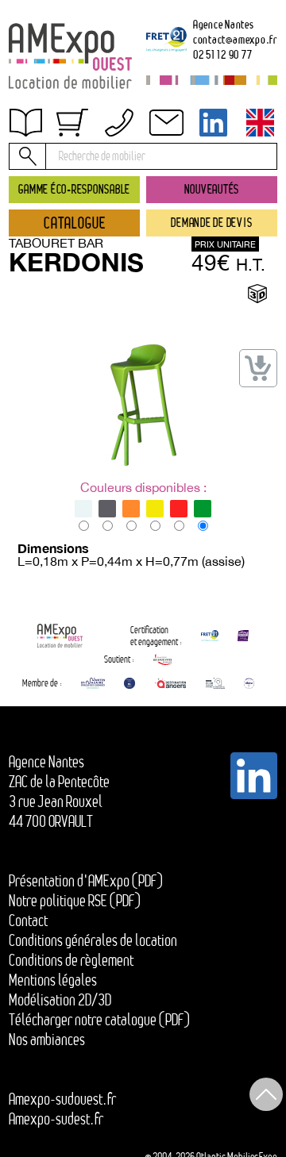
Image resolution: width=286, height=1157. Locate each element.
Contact (42, 207)
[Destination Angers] (170, 683)
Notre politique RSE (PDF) (75, 900)
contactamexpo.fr (235, 39)
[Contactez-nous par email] (166, 122)
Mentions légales (53, 980)
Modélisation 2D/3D (60, 999)
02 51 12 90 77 (223, 54)
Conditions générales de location (93, 940)
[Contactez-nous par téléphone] (119, 122)
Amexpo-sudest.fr (56, 1118)
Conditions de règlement (86, 173)
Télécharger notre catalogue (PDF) (99, 1019)
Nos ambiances (47, 1039)
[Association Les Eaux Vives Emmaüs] (163, 659)
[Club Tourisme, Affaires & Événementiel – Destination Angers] (215, 683)
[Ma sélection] (72, 122)
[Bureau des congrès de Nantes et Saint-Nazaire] (93, 683)
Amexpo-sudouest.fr (62, 1099)
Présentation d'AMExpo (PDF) (86, 880)
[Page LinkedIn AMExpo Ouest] (213, 122)
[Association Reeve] (249, 683)
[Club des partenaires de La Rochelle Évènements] (129, 683)
